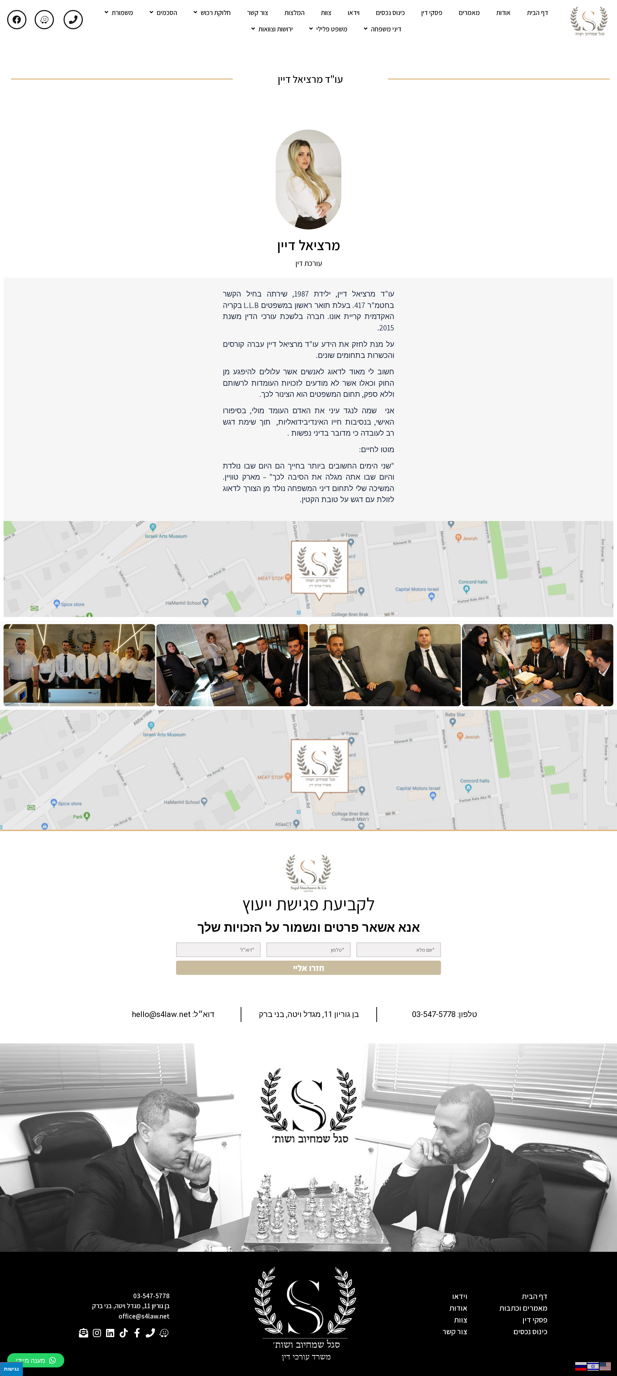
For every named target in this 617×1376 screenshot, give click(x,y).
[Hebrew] (593, 1365)
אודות (503, 12)
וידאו (354, 12)
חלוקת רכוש (216, 12)
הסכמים (167, 12)
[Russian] (581, 1365)
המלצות (295, 12)
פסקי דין (431, 12)
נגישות (11, 1369)
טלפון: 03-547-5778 (444, 1014)
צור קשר (257, 12)
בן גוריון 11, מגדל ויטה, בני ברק (309, 1014)
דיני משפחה (386, 29)
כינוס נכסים (390, 12)
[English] (606, 1365)
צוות (326, 12)
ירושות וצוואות (276, 29)
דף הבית (537, 12)
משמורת (122, 12)
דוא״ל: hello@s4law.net (173, 1014)
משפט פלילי (331, 29)
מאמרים (469, 12)
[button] (35, 1360)
